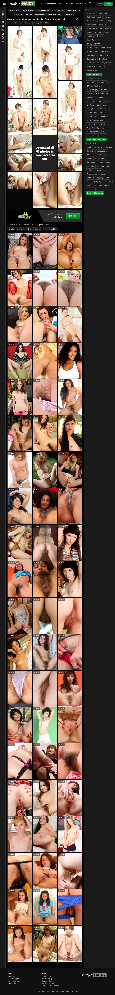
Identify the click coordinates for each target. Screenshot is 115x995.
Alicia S (102, 113)
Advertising (12, 983)
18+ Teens (18, 23)
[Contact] (3, 41)
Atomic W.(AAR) (92, 117)
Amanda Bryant (92, 48)
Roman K (90, 94)
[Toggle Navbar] (4, 3)
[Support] (3, 38)
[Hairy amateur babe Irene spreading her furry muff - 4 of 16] (19, 80)
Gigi (109, 21)
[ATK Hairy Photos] (3, 11)
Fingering (100, 178)
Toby (97, 128)
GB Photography (93, 82)
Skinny (36, 23)
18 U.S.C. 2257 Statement (51, 986)
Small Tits (45, 23)
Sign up (108, 4)
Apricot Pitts (91, 21)
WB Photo (90, 105)
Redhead (90, 170)
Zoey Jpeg (107, 17)
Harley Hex (91, 67)
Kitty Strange (106, 63)
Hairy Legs (98, 182)
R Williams (104, 90)
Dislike (21, 229)
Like (12, 229)
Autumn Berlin (106, 48)
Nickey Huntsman (93, 44)
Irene (10, 23)
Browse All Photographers (96, 139)
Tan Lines (98, 185)
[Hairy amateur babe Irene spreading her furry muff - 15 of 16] (44, 189)
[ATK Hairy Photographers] (3, 22)
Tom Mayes (99, 97)
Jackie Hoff (99, 36)
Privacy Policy (47, 979)
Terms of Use (47, 976)
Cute (108, 166)
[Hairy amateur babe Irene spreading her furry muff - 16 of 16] (69, 189)
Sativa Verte (91, 59)
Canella (100, 67)
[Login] (3, 30)
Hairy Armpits (102, 151)
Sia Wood (102, 21)
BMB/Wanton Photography (96, 86)
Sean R (103, 82)
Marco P (90, 128)
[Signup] (3, 34)
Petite (89, 182)
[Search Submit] (90, 3)
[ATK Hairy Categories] (3, 26)
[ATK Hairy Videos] (3, 15)
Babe (96, 159)
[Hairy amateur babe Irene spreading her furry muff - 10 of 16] (19, 144)
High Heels (91, 163)
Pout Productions (102, 109)
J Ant (103, 128)
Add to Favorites (35, 229)
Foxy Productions (102, 94)
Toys (107, 178)
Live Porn (82, 4)
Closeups (28, 23)
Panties (89, 147)
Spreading (90, 151)
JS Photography (92, 90)
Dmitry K (90, 109)
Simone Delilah (103, 13)
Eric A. (89, 120)
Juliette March (92, 29)
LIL (98, 105)
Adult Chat (19, 14)
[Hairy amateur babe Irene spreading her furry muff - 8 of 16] (44, 117)
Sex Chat (29, 14)
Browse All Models (93, 74)
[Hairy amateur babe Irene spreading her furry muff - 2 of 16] (44, 44)
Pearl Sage (91, 13)
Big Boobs (90, 166)
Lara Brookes (92, 55)
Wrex (103, 124)
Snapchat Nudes (50, 4)
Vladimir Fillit (92, 113)
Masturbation (92, 174)
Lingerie (101, 163)
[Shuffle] (76, 19)
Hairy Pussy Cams (27, 11)
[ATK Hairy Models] (3, 18)
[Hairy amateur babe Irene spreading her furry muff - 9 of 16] (69, 126)
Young (107, 185)
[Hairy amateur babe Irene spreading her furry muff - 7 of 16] (19, 117)
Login (100, 4)
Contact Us (12, 976)
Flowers (90, 97)
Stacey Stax (103, 55)
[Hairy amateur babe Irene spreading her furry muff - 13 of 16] (69, 162)
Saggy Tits (90, 189)
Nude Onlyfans (66, 3)
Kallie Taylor (103, 59)
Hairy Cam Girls (57, 11)
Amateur (103, 174)
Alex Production (92, 124)
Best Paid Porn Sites (73, 11)
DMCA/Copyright (48, 983)
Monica (89, 36)
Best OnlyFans (69, 14)
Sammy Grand (92, 70)
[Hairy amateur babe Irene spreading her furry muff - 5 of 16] (44, 80)
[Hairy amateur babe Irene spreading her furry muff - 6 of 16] (69, 98)
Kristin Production (103, 101)
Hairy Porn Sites (43, 11)
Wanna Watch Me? (54, 14)
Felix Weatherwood (94, 17)
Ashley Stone (99, 120)
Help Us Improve (14, 979)
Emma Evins (91, 32)
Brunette (104, 159)
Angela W (90, 101)
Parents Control (13, 981)
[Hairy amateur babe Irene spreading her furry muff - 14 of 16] (19, 180)
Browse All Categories (95, 193)
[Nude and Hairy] (22, 3)
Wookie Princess (93, 63)
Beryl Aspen (91, 25)
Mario (104, 105)
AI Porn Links (14, 11)
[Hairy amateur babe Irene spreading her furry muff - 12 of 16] (19, 162)
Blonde (108, 163)
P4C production (92, 132)
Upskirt (89, 185)
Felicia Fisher (103, 25)
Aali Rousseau (103, 32)
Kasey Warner (92, 40)
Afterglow (104, 117)
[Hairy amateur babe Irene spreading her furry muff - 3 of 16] (69, 62)
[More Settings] (81, 19)
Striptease (100, 155)
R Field (103, 132)
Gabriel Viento (92, 136)
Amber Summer (92, 51)
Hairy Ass (108, 182)
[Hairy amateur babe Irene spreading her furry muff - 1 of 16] (19, 44)
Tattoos (99, 170)
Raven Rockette (105, 29)
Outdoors (90, 178)
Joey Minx (104, 51)
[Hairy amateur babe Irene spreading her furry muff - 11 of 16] (69, 144)
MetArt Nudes (40, 14)
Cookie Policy (47, 981)
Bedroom (100, 166)
